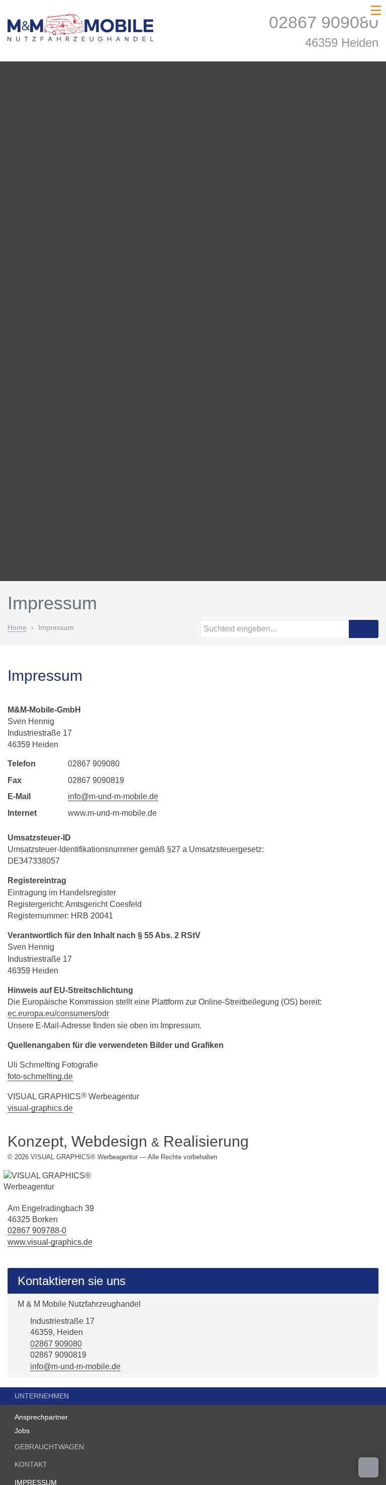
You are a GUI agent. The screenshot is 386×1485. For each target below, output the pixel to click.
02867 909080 (56, 1343)
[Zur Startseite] (80, 32)
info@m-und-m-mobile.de (113, 796)
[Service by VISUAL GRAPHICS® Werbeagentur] (76, 1181)
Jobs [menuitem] (22, 1431)
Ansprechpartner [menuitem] (41, 1417)
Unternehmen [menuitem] (42, 1396)
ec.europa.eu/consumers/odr (58, 1013)
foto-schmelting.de (40, 1076)
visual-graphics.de (40, 1108)
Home (17, 627)
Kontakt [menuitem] (31, 1464)
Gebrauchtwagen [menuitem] (49, 1447)
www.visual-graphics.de (50, 1242)
